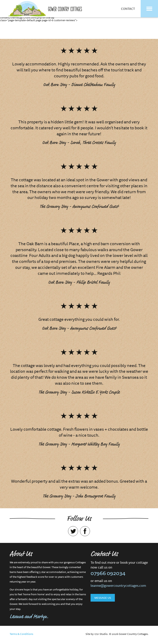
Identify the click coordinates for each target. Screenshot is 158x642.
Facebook (85, 531)
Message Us (102, 598)
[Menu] (149, 8)
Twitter (73, 531)
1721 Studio (101, 634)
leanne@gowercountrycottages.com (118, 585)
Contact (128, 9)
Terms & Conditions (21, 634)
